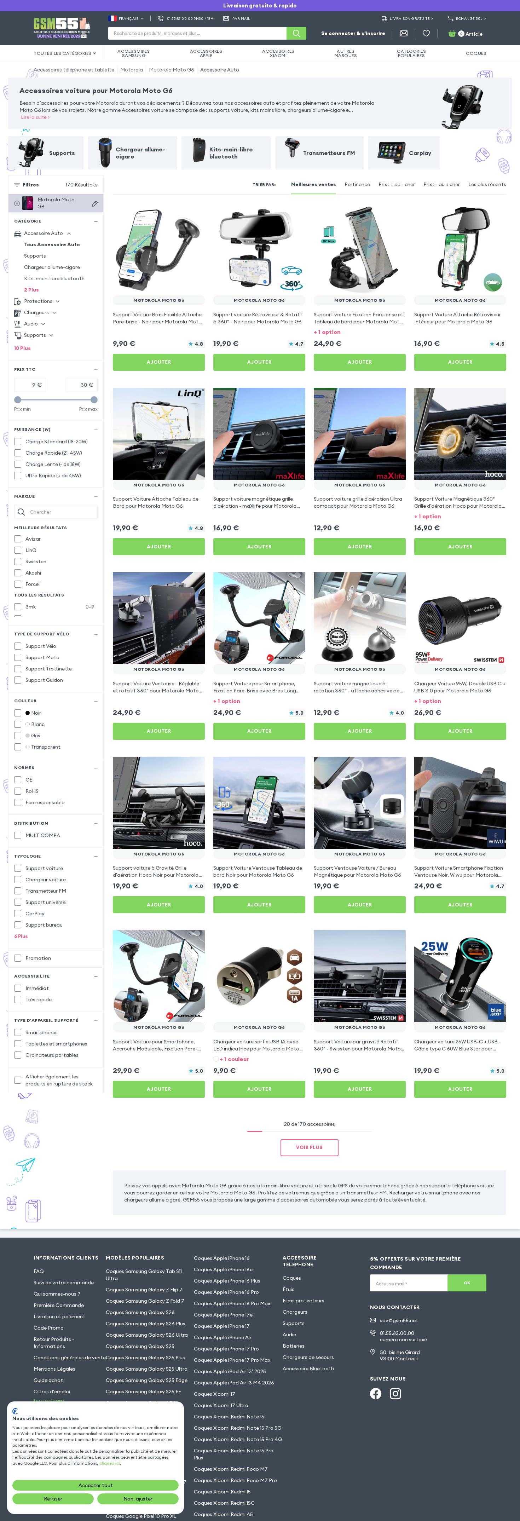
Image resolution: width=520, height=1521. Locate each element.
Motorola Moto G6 (171, 70)
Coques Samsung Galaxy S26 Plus (145, 1323)
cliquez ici (109, 1463)
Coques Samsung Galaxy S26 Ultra (147, 1335)
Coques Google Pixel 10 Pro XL (141, 1516)
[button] (360, 331)
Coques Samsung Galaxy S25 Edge (146, 1380)
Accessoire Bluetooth (308, 1368)
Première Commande (59, 1305)
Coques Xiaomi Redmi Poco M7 (231, 1469)
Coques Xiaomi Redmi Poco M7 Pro (235, 1480)
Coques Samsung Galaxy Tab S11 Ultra (144, 1274)
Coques (292, 1278)
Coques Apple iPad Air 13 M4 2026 (234, 1382)
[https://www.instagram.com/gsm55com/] (395, 1393)
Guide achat (48, 1380)
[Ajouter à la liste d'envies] (195, 213)
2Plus (31, 290)
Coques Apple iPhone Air (223, 1337)
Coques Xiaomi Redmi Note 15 (229, 1416)
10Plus (22, 348)
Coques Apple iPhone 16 (222, 1258)
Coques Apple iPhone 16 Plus (227, 1281)
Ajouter (159, 362)
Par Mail (241, 18)
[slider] (17, 399)
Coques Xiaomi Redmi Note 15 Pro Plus (233, 1454)
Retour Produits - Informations (54, 1342)
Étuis (288, 1289)
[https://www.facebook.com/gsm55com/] (375, 1393)
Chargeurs (295, 1312)
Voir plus (309, 1147)
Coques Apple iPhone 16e (223, 1269)
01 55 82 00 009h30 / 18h (190, 18)
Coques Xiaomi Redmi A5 (223, 1514)
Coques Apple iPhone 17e (223, 1315)
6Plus (21, 936)
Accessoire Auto (219, 70)
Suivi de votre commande (64, 1282)
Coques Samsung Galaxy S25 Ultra (146, 1369)
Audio (289, 1334)
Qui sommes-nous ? (57, 1294)
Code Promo (49, 1328)
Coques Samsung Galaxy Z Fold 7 (145, 1301)
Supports (35, 256)
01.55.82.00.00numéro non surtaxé (403, 1336)
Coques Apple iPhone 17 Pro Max (232, 1360)
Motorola (131, 70)
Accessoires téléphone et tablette (74, 70)
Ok (467, 1282)
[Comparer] (180, 213)
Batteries (294, 1346)
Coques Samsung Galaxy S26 (140, 1312)
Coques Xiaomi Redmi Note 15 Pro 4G (238, 1439)
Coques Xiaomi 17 (214, 1394)
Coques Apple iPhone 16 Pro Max (232, 1303)
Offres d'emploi (52, 1391)
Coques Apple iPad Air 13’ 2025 (230, 1371)
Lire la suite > (35, 117)
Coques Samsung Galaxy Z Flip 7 (144, 1289)
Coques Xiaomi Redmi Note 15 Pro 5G (237, 1428)
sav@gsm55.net (399, 1320)
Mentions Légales (54, 1369)
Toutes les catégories (63, 53)
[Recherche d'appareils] (95, 204)
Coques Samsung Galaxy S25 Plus (145, 1357)
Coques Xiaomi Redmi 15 (222, 1491)
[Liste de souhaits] (426, 33)
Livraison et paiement (59, 1316)
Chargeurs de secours (308, 1357)
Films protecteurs (303, 1300)
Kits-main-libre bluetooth (54, 278)
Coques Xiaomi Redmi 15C (224, 1503)
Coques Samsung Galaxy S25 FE (143, 1391)
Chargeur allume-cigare (52, 267)
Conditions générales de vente (70, 1357)
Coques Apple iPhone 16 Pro (226, 1292)
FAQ (39, 1271)
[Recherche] (296, 33)
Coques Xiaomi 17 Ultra (221, 1405)
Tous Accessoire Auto (52, 244)
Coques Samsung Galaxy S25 (140, 1346)
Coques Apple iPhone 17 (222, 1326)
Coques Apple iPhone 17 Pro (226, 1349)
